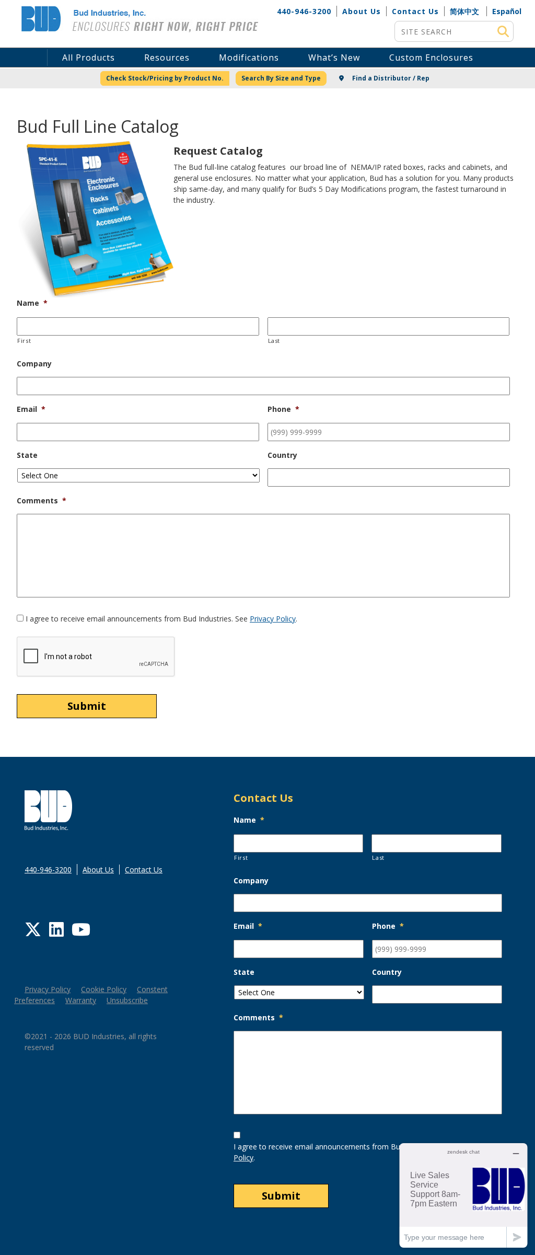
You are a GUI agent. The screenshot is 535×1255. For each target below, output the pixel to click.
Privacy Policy (273, 619)
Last (274, 340)
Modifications (249, 57)
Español (506, 11)
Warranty (80, 1000)
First (24, 340)
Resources (167, 57)
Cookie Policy (103, 989)
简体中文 (464, 11)
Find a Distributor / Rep (390, 78)
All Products (88, 57)
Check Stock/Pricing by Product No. (165, 78)
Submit (86, 706)
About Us (361, 11)
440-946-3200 (304, 11)
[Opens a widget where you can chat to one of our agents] (463, 1195)
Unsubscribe (127, 1000)
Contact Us (415, 11)
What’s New (334, 57)
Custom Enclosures (431, 57)
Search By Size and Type (281, 78)
